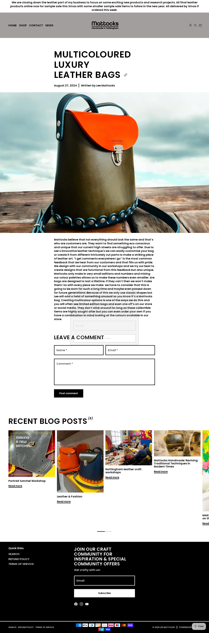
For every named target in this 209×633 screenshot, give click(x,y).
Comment (64, 364)
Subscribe (104, 338)
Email (80, 326)
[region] (104, 478)
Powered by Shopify (190, 627)
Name (61, 350)
